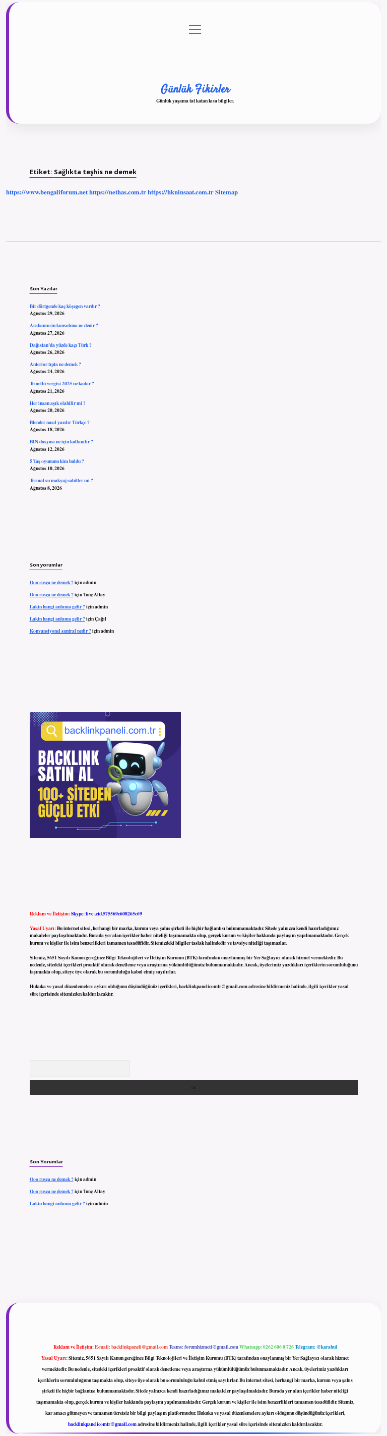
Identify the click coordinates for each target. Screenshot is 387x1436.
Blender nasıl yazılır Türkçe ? (60, 422)
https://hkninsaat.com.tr (181, 191)
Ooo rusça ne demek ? (52, 582)
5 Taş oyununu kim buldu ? (57, 461)
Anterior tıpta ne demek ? (55, 364)
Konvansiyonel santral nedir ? (60, 630)
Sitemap (226, 191)
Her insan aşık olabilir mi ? (58, 402)
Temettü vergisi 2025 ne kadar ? (62, 383)
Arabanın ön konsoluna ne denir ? (64, 325)
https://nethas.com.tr (117, 191)
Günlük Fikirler (195, 89)
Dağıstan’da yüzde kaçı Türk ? (61, 344)
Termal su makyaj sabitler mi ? (61, 480)
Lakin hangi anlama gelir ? (57, 606)
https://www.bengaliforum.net (47, 191)
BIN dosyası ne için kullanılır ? (61, 441)
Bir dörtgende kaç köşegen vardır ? (65, 306)
